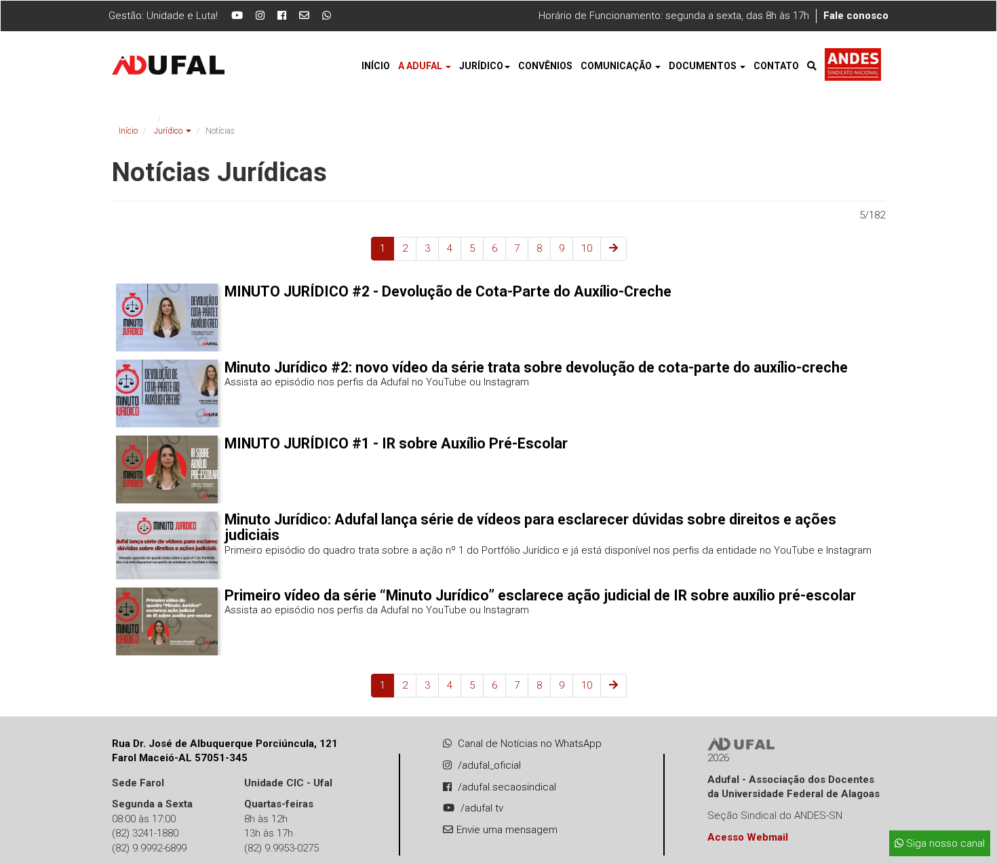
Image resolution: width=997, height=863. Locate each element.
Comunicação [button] (617, 65)
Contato (776, 65)
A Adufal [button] (421, 65)
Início (375, 65)
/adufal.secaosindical (507, 787)
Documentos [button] (704, 65)
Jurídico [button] (481, 65)
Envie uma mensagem (507, 830)
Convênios (545, 65)
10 (586, 248)
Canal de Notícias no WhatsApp (530, 743)
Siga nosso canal (944, 843)
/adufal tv (482, 808)
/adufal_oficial (489, 765)
